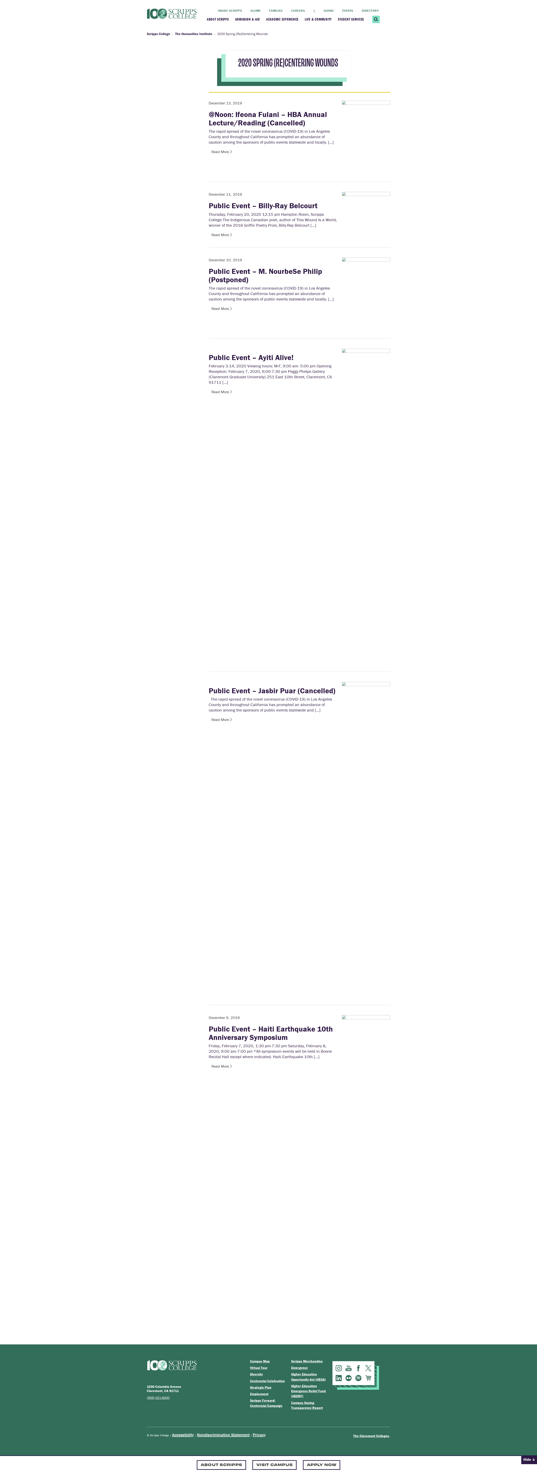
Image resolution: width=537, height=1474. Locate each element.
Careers (298, 11)
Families (276, 11)
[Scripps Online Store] (368, 1378)
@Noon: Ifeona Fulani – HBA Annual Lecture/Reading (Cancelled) (268, 118)
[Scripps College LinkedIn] (338, 1378)
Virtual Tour (258, 1368)
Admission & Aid (247, 19)
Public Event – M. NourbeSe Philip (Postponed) (265, 275)
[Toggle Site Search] (376, 19)
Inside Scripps (230, 11)
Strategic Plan (260, 1387)
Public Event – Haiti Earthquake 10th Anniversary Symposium (271, 1033)
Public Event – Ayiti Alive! (251, 357)
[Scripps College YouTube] (348, 1368)
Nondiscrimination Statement (223, 1434)
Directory (370, 11)
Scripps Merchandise (307, 1361)
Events (347, 11)
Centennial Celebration (267, 1381)
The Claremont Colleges (371, 1436)
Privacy (259, 1434)
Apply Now (321, 1464)
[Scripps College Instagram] (338, 1368)
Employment (259, 1394)
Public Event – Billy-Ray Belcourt (263, 205)
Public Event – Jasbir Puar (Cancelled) (272, 690)
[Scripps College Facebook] (358, 1368)
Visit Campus (274, 1464)
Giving (329, 11)
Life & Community (318, 19)
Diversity (256, 1374)
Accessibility (183, 1434)
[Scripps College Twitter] (368, 1368)
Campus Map (260, 1361)
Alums (255, 11)
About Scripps (218, 19)
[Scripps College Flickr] (348, 1378)
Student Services (351, 19)
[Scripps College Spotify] (358, 1378)
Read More (220, 151)
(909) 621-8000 (158, 1398)
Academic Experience (282, 19)
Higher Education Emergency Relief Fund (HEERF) (308, 1391)
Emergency (299, 1368)
